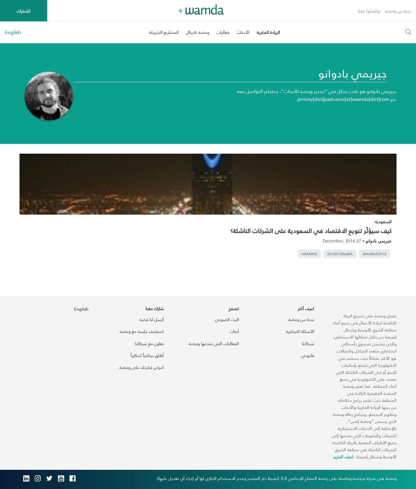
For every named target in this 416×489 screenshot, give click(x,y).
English (13, 32)
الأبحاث (243, 32)
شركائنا (308, 343)
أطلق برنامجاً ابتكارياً (147, 355)
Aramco (309, 253)
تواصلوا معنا (369, 11)
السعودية (383, 221)
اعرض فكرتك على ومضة (141, 367)
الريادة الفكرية (268, 32)
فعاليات (223, 32)
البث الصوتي (227, 319)
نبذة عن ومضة (398, 11)
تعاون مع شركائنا (149, 343)
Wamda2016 (374, 253)
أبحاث (234, 331)
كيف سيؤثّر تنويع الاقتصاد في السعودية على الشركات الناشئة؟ (311, 230)
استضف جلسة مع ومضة (142, 331)
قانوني (307, 355)
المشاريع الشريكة (164, 32)
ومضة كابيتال (197, 32)
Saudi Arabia (340, 253)
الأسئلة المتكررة (300, 331)
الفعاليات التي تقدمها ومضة (214, 343)
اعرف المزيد (343, 456)
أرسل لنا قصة (151, 319)
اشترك (23, 10)
